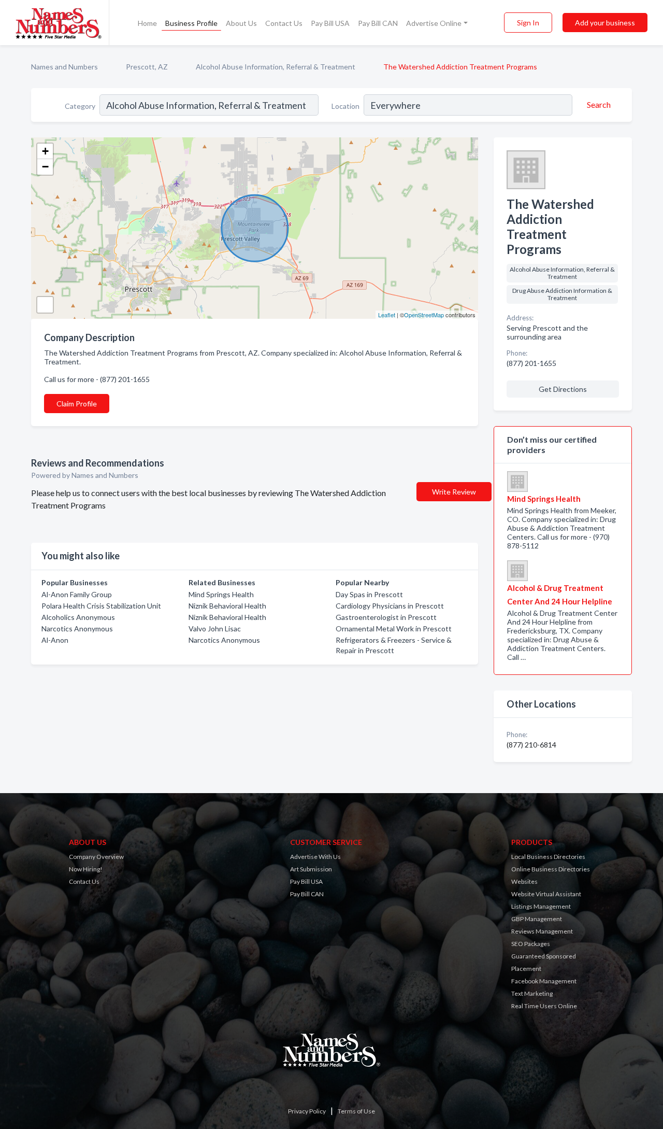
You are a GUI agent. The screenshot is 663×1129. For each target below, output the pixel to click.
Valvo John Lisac (215, 628)
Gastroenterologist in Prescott (386, 617)
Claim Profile (76, 403)
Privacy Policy (307, 1111)
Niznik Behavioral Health (227, 605)
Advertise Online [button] (434, 23)
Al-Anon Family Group (76, 594)
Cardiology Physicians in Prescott (390, 605)
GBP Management (536, 919)
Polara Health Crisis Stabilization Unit (101, 605)
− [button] (45, 166)
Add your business (605, 22)
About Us (241, 23)
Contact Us (283, 23)
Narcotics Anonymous (77, 628)
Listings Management (541, 906)
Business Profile (191, 23)
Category (80, 106)
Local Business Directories (548, 856)
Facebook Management (543, 981)
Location (345, 106)
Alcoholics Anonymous (78, 617)
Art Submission (311, 869)
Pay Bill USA (330, 23)
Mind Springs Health (221, 594)
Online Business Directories (550, 869)
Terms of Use (356, 1111)
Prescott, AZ (147, 66)
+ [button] (45, 151)
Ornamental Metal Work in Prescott (394, 628)
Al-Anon (54, 640)
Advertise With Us (315, 856)
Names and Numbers (64, 66)
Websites (524, 881)
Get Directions (563, 389)
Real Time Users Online (544, 1006)
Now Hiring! (86, 869)
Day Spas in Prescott (369, 594)
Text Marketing (532, 993)
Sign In (528, 22)
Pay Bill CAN (378, 23)
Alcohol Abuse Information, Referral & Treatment (275, 66)
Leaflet (386, 315)
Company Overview (96, 856)
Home (147, 23)
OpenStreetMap (424, 315)
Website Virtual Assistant (546, 894)
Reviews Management (542, 931)
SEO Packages (530, 944)
